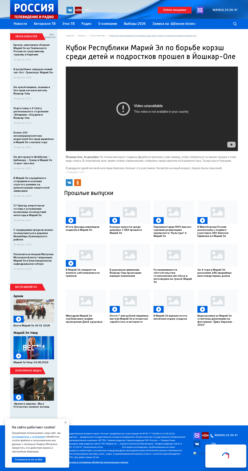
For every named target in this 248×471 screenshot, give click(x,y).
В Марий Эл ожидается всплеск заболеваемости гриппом (83, 273)
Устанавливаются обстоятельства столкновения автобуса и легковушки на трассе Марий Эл (173, 276)
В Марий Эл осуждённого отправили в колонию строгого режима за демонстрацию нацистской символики (31, 184)
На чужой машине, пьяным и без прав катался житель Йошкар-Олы (31, 90)
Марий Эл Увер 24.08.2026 (30, 362)
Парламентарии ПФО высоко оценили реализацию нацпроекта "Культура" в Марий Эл (172, 231)
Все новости (49, 36)
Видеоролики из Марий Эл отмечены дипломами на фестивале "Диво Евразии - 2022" (215, 320)
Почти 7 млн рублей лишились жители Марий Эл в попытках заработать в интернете (129, 319)
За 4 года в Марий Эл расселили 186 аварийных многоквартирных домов (214, 273)
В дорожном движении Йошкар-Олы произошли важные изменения (125, 273)
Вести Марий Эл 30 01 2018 (31, 326)
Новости (82, 36)
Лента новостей (97, 36)
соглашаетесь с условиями (28, 437)
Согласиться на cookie (29, 460)
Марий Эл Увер (25, 333)
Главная (70, 36)
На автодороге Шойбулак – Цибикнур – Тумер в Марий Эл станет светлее (32, 160)
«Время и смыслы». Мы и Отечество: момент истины (31, 405)
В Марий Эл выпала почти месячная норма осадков (170, 317)
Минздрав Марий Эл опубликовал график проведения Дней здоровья (84, 319)
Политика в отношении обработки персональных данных (97, 462)
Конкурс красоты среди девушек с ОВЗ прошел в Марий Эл (126, 230)
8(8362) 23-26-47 (225, 10)
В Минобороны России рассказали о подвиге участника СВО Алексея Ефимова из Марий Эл (212, 231)
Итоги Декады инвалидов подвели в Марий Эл (82, 228)
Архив (18, 296)
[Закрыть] (65, 422)
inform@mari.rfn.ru (112, 447)
